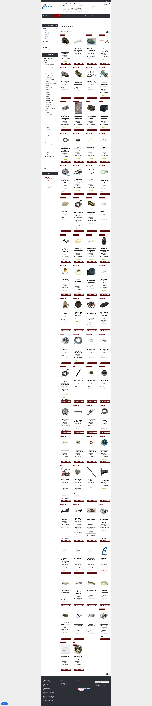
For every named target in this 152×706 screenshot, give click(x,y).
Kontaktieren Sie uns (46, 683)
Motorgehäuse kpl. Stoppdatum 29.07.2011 (104, 521)
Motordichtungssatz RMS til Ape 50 (50, 184)
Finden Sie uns (45, 684)
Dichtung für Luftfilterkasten (104, 148)
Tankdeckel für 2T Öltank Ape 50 (78, 313)
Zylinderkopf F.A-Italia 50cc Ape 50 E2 (78, 658)
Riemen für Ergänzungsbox (104, 591)
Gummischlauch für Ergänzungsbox (65, 623)
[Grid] (107, 32)
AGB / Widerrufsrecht (47, 691)
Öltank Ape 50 (65, 519)
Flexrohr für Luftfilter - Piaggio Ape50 (104, 250)
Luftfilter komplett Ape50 (91, 117)
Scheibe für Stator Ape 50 (104, 212)
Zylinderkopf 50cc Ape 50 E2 (65, 348)
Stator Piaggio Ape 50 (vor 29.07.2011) (91, 314)
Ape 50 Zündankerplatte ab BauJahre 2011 (65, 383)
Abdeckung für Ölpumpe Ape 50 (65, 212)
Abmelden (103, 685)
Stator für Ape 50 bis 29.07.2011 (91, 520)
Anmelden (98, 685)
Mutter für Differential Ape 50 (78, 450)
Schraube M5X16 (65, 450)
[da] (45, 1)
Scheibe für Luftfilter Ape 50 (91, 348)
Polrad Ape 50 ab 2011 (65, 181)
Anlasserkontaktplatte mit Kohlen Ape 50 (78, 352)
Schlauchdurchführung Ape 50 (91, 381)
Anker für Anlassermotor (91, 624)
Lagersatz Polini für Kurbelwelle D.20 (65, 118)
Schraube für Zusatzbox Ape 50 (91, 559)
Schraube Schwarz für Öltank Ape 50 (78, 624)
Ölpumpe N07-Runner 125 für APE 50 (78, 283)
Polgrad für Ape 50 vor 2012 (65, 419)
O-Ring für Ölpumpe (91, 180)
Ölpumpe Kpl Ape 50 (104, 181)
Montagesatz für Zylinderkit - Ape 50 (91, 82)
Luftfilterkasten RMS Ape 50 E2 (91, 281)
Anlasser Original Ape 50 (91, 213)
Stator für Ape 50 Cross (65, 480)
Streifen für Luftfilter (91, 480)
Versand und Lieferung (47, 687)
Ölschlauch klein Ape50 (91, 148)
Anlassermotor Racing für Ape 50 (78, 83)
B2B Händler (45, 695)
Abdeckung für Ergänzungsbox (65, 591)
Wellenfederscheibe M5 (65, 657)
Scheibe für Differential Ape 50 (91, 450)
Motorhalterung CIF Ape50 (65, 82)
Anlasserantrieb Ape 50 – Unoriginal (104, 381)
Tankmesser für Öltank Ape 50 (78, 519)
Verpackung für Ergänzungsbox (104, 559)
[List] (109, 32)
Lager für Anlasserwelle (104, 421)
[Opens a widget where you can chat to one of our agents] (4, 703)
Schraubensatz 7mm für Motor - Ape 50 (78, 181)
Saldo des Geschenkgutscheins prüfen (48, 698)
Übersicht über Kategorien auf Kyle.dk (48, 693)
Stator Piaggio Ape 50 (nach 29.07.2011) (78, 214)
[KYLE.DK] (47, 6)
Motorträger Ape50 (104, 480)
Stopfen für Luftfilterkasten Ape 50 (78, 149)
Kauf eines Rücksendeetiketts (48, 689)
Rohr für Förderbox (91, 590)
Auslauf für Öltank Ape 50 (91, 419)
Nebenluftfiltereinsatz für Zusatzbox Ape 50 (104, 349)
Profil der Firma (46, 680)
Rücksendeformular (46, 688)
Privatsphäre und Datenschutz (48, 681)
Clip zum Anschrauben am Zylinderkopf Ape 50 (65, 560)
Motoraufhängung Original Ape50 (91, 49)
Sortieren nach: (63, 31)
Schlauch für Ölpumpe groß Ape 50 (78, 250)
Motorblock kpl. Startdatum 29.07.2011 (104, 625)
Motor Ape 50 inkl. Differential (65, 52)
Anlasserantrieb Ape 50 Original (104, 450)
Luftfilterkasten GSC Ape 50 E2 (104, 117)
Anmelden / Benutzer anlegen (48, 696)
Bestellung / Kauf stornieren (48, 700)
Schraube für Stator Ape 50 (65, 250)
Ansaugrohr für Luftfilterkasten (78, 421)
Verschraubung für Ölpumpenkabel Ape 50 (91, 250)
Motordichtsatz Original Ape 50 (78, 117)
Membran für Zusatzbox (78, 592)
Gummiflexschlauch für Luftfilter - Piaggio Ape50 (104, 314)
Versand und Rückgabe (47, 685)
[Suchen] (109, 6)
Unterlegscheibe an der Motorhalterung (65, 150)
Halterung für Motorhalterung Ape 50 (104, 281)
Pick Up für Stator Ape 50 (78, 480)
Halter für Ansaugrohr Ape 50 (65, 314)
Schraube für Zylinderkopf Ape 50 (78, 50)
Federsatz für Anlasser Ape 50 (65, 280)
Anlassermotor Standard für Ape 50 (104, 86)
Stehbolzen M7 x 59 (78, 380)
